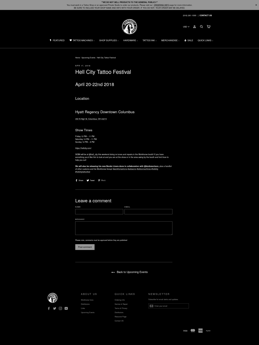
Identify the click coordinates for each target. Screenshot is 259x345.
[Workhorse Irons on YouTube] (66, 308)
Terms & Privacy (121, 308)
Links (83, 308)
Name (78, 207)
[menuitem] (57, 40)
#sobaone (132, 169)
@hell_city (93, 154)
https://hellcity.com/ (83, 148)
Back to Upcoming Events (132, 272)
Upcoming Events (88, 57)
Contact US (119, 320)
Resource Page (120, 316)
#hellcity (154, 169)
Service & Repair (121, 304)
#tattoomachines (144, 169)
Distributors (85, 304)
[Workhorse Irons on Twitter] (54, 308)
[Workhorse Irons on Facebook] (48, 308)
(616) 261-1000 (189, 15)
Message (79, 219)
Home (77, 57)
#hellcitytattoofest (82, 171)
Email (127, 207)
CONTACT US (206, 15)
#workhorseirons (120, 169)
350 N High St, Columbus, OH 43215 (91, 119)
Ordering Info (120, 300)
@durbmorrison (151, 166)
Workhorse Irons (87, 300)
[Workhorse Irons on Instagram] (60, 308)
